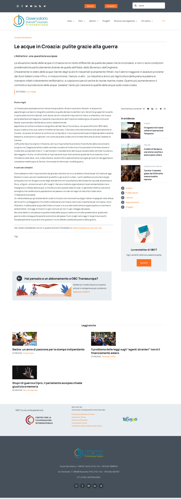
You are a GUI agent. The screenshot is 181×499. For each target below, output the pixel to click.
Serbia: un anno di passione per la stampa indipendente (48, 349)
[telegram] (44, 6)
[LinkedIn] (152, 108)
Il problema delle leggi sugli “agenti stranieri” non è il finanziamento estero (125, 351)
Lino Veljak (31, 91)
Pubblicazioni (132, 192)
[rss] (40, 6)
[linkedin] (36, 6)
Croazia (17, 37)
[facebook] (22, 6)
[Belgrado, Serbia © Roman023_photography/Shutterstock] (24, 333)
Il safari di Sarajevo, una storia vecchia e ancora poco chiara (153, 152)
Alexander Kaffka (108, 356)
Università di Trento (79, 423)
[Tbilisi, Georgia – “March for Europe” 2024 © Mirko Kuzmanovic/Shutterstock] (103, 333)
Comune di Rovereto (80, 420)
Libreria (129, 197)
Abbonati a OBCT (81, 291)
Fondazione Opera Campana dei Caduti (87, 426)
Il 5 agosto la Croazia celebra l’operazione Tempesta (153, 130)
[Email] (165, 108)
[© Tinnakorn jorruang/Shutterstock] (24, 366)
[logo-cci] (39, 414)
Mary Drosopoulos (30, 390)
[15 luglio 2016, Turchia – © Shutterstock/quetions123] (130, 166)
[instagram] (18, 6)
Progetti (129, 207)
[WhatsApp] (156, 108)
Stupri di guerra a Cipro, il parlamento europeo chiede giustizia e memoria (47, 384)
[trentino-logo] (130, 417)
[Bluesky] (148, 108)
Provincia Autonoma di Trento (83, 414)
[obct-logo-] (30, 13)
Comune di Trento (79, 417)
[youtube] (31, 6)
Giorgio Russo (28, 353)
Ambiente (27, 37)
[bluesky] (27, 6)
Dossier (129, 188)
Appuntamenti (132, 202)
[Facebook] (144, 108)
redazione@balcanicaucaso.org (86, 227)
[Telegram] (160, 108)
